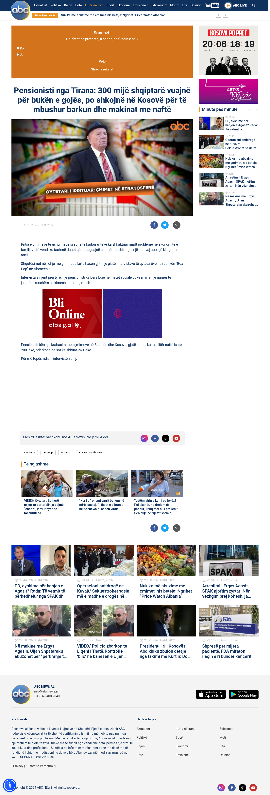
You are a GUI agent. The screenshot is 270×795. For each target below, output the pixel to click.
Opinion (196, 5)
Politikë (55, 5)
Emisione (139, 5)
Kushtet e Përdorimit (40, 766)
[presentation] (250, 110)
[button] (9, 785)
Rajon (68, 5)
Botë (78, 5)
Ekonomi (123, 5)
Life (184, 5)
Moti (173, 5)
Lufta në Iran (94, 5)
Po (22, 48)
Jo (22, 54)
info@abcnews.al (46, 691)
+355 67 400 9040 (47, 696)
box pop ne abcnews (91, 452)
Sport (110, 5)
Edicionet (157, 5)
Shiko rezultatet (102, 69)
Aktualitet (40, 5)
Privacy (18, 766)
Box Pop (48, 452)
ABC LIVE (240, 5)
